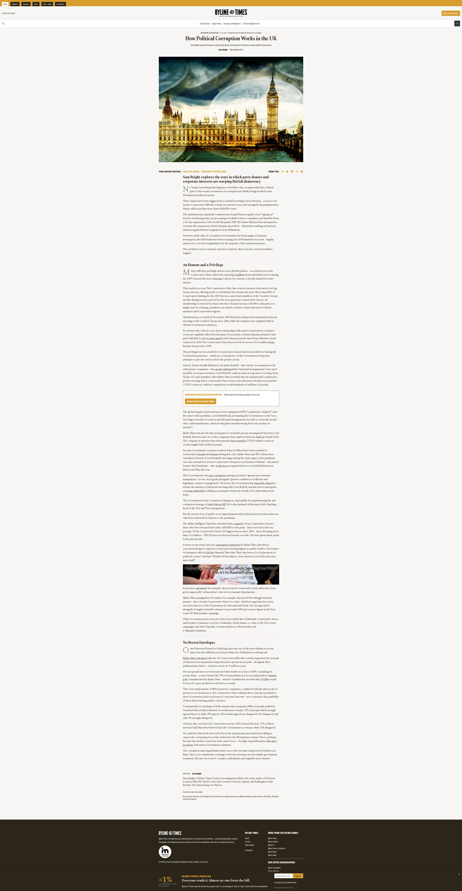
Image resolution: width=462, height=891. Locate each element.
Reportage (215, 33)
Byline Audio (272, 855)
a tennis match (215, 338)
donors (214, 454)
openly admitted (224, 369)
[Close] (459, 874)
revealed (200, 598)
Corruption (226, 796)
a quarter (238, 524)
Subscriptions (452, 13)
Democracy (235, 796)
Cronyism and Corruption (236, 32)
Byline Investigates (274, 867)
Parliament (248, 796)
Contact (247, 841)
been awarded (238, 441)
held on (260, 437)
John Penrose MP (216, 504)
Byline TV (271, 845)
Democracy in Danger (254, 32)
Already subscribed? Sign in (284, 887)
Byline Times (272, 838)
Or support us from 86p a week (285, 882)
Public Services (258, 796)
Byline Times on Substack (276, 848)
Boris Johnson (187, 796)
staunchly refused (263, 483)
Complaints (249, 850)
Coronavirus (218, 796)
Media (242, 796)
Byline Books (272, 851)
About (247, 838)
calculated (201, 588)
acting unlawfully (195, 491)
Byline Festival (273, 841)
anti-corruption (217, 475)
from (271, 342)
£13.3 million (238, 275)
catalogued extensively (227, 545)
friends (201, 454)
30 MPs (265, 679)
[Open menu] (3, 23)
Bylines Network (273, 871)
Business (196, 796)
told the (209, 553)
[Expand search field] (457, 23)
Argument (205, 33)
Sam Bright (223, 49)
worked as (220, 466)
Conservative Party (206, 796)
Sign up (298, 876)
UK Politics (267, 796)
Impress (231, 842)
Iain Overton (231, 579)
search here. (204, 862)
